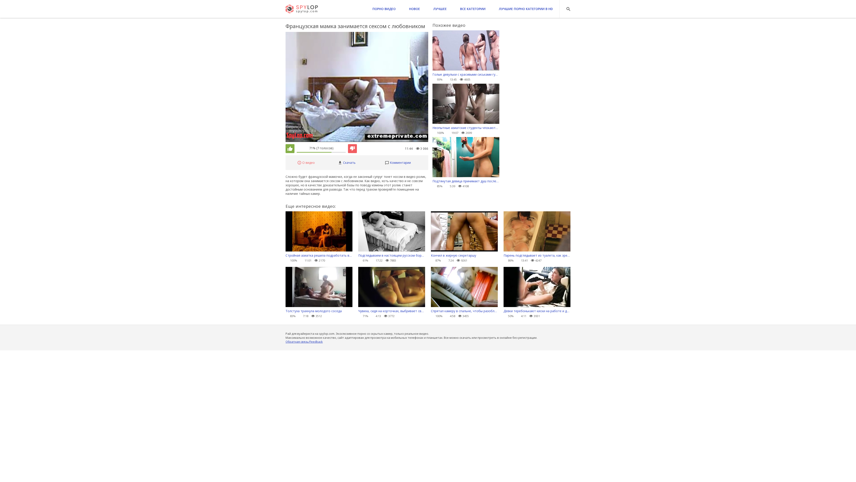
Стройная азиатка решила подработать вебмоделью (319, 255)
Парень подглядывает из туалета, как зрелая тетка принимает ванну (537, 255)
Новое (414, 9)
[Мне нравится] (290, 148)
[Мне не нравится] (352, 148)
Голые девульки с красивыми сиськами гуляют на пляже (465, 74)
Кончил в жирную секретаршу (453, 255)
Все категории (473, 9)
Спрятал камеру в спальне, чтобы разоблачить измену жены (464, 311)
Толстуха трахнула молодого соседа (314, 311)
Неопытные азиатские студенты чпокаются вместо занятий (465, 128)
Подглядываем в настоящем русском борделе (391, 255)
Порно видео (384, 9)
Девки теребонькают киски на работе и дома (537, 311)
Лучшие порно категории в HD (526, 9)
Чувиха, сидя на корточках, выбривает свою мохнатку (391, 311)
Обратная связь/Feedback (304, 342)
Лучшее (440, 9)
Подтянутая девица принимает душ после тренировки (465, 181)
